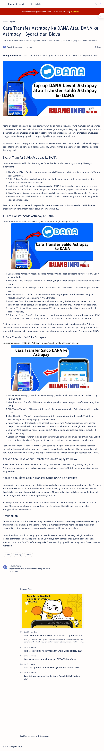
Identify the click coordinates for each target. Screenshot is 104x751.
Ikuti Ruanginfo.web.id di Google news (34, 736)
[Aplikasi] (7, 555)
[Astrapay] (18, 555)
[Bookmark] (100, 4)
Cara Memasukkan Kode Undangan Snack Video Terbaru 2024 (53, 651)
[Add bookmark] (91, 47)
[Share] (97, 47)
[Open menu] (5, 4)
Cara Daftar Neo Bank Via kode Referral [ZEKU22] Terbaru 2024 (53, 635)
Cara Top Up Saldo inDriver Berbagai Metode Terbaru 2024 (51, 667)
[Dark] (95, 4)
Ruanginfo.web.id (17, 4)
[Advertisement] (52, 707)
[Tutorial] (28, 555)
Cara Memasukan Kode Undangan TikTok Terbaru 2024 (50, 659)
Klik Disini (75, 12)
